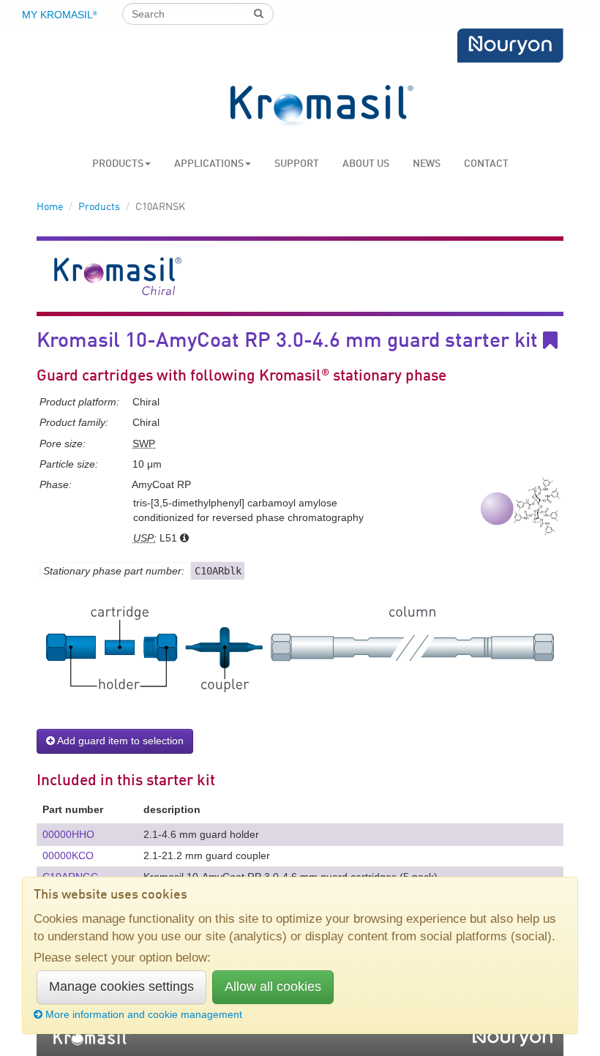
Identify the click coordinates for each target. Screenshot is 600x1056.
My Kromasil (59, 14)
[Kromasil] (321, 106)
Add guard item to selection (119, 740)
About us (365, 164)
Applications (209, 164)
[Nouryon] (510, 46)
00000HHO (68, 834)
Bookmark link (560, 340)
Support (296, 164)
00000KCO (68, 855)
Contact (486, 164)
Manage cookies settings (121, 986)
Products (117, 164)
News (426, 164)
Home (50, 207)
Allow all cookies (273, 986)
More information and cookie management (143, 1014)
